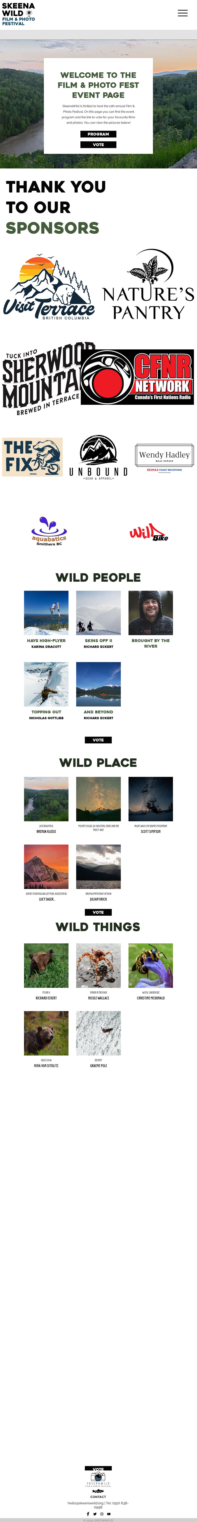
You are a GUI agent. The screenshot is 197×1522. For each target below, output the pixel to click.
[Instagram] (102, 1514)
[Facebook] (88, 1514)
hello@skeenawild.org (86, 1503)
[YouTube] (109, 1514)
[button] (183, 13)
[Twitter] (95, 1514)
